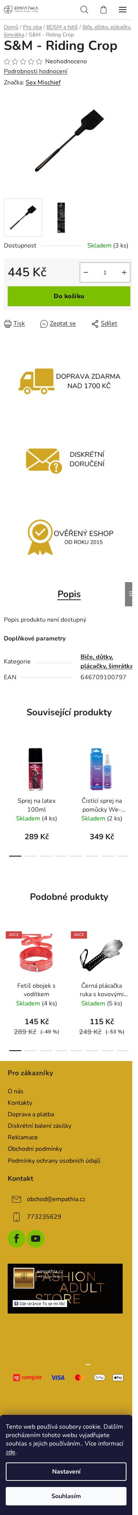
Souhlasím (66, 1496)
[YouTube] (35, 1239)
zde (10, 1452)
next (130, 767)
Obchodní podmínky (35, 1149)
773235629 (44, 1217)
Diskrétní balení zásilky (39, 1126)
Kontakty (20, 1103)
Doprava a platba (31, 1114)
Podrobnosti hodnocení (35, 71)
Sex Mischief (43, 82)
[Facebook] (16, 1239)
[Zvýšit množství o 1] (124, 272)
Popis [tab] (69, 594)
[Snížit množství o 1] (86, 272)
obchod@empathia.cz (56, 1199)
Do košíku (69, 296)
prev (8, 767)
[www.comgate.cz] (69, 1377)
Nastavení (66, 1471)
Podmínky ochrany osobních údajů (54, 1161)
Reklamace (23, 1137)
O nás (15, 1091)
